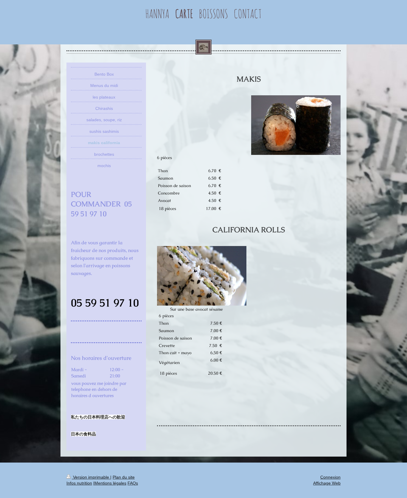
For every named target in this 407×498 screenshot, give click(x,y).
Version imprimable (91, 477)
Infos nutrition (79, 483)
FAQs (133, 483)
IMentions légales (109, 483)
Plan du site (124, 477)
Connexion (330, 477)
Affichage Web (327, 483)
